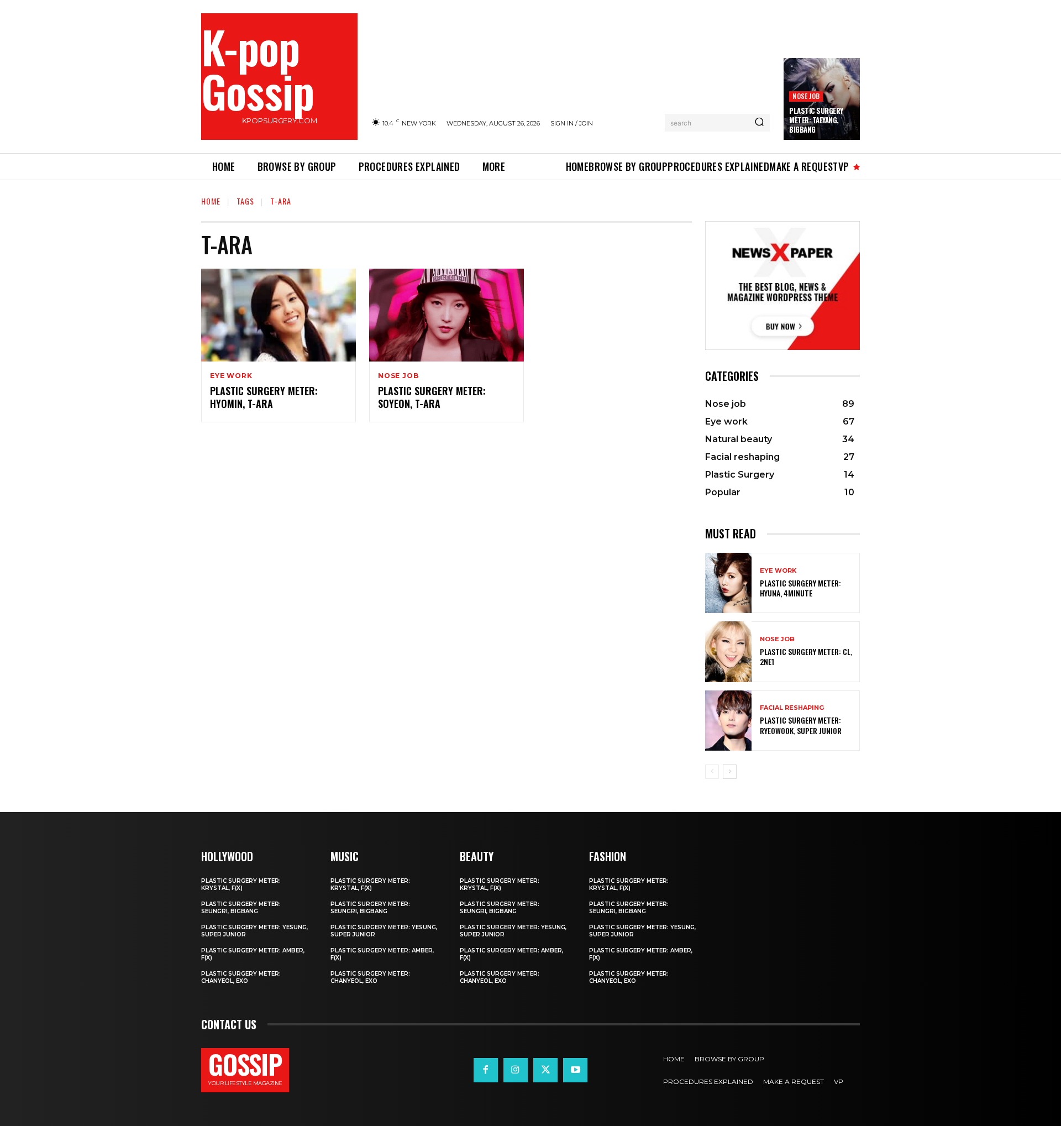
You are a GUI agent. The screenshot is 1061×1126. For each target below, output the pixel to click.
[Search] (759, 123)
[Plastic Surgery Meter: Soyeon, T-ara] (446, 315)
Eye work (231, 376)
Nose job (806, 96)
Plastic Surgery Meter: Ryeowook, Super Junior (801, 725)
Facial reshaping (792, 708)
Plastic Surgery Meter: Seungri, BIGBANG (241, 907)
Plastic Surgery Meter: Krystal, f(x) (241, 884)
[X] (545, 1070)
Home (210, 201)
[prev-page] (712, 771)
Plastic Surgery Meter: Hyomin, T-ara (264, 397)
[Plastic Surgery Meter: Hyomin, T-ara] (278, 315)
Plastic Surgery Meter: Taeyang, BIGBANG (816, 120)
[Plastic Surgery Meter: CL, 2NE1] (728, 651)
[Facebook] (486, 1070)
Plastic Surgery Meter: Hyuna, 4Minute (800, 588)
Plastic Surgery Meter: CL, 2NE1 (806, 656)
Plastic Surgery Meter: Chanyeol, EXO (241, 977)
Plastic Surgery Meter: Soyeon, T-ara (432, 397)
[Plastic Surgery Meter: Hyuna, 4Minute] (728, 583)
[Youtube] (575, 1070)
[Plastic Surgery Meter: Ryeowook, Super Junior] (728, 720)
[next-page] (730, 771)
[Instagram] (515, 1070)
